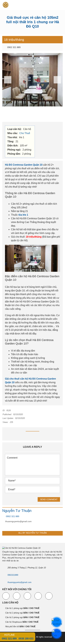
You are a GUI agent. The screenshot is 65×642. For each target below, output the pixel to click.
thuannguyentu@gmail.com (18, 521)
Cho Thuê (25, 133)
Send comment (49, 499)
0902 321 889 (14, 47)
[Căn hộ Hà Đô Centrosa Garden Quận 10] (4, 5)
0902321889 (13, 575)
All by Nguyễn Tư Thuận (32, 533)
